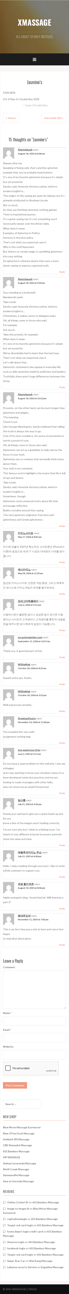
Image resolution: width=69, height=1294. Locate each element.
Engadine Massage (52, 1267)
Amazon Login (15, 1242)
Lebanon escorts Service (22, 1267)
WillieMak (24, 664)
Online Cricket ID (17, 1202)
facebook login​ (16, 1248)
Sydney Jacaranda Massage (19, 1163)
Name (7, 1013)
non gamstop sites (29, 749)
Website (8, 1046)
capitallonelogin (17, 1218)
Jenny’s (12, 118)
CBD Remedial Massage (17, 1145)
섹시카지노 (24, 569)
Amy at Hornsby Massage (18, 1181)
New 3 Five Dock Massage (18, 1133)
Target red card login (20, 1225)
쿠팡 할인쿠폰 (26, 884)
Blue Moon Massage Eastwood (21, 1127)
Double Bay (40, 105)
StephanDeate (27, 718)
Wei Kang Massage (40, 1260)
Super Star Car (16, 1260)
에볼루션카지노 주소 (30, 852)
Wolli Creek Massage (16, 1169)
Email (7, 1029)
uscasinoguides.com (30, 637)
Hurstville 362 (52, 118)
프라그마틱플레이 (28, 601)
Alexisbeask (25, 149)
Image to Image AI (18, 1208)
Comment (9, 967)
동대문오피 (24, 915)
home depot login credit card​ (25, 1231)
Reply (62, 271)
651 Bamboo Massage (16, 1151)
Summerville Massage (16, 1175)
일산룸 (22, 800)
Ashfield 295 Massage (16, 1139)
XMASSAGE (34, 22)
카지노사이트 (25, 533)
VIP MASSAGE (11, 1157)
